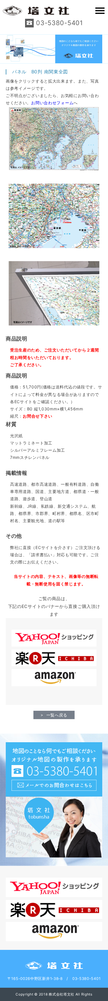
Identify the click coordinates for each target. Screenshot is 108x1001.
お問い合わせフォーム (52, 102)
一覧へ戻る (57, 714)
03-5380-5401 (59, 23)
